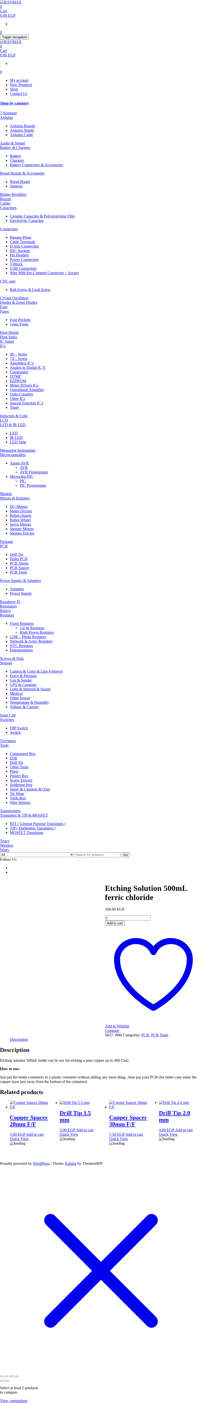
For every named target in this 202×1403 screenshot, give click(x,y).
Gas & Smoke (21, 680)
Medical (16, 693)
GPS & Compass (23, 685)
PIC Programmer (33, 485)
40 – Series (18, 354)
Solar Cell (8, 715)
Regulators (8, 606)
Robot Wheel (20, 520)
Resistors (7, 615)
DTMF (15, 376)
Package (6, 542)
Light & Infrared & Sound (30, 689)
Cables (5, 203)
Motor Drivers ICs (24, 385)
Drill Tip (16, 554)
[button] (101, 103)
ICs (2, 346)
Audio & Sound (12, 143)
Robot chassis (20, 515)
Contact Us (18, 93)
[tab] (101, 103)
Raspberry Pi (10, 602)
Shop (14, 89)
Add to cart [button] (35, 1134)
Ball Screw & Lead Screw (30, 290)
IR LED (16, 437)
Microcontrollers (13, 455)
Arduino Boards (22, 126)
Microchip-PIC (21, 476)
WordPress (41, 1163)
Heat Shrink (9, 332)
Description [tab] (19, 1039)
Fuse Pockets (20, 320)
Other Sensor (20, 698)
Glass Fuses (19, 324)
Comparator (19, 372)
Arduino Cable (21, 135)
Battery (15, 156)
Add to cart (115, 923)
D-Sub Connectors (24, 246)
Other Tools (19, 767)
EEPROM (18, 381)
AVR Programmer (34, 472)
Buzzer (5, 199)
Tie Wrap (17, 793)
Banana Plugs (20, 237)
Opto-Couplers (21, 394)
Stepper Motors (22, 529)
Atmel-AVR (19, 463)
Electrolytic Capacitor (27, 220)
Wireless (6, 845)
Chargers (17, 160)
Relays (5, 611)
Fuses (4, 311)
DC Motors (19, 506)
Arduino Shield (22, 130)
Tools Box (18, 798)
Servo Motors (20, 524)
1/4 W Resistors (32, 628)
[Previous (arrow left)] (2, 1381)
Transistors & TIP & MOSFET (24, 815)
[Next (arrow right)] (7, 1381)
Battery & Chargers (15, 147)
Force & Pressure (23, 676)
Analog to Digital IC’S (27, 367)
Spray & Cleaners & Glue (30, 789)
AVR (24, 468)
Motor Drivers (21, 511)
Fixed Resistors (22, 623)
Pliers (14, 771)
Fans (3, 307)
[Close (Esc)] (17, 1376)
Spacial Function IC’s (26, 403)
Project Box (19, 776)
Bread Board (20, 182)
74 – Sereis (18, 359)
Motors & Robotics (15, 498)
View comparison (13, 1401)
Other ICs (17, 398)
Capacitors (8, 208)
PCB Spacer (19, 568)
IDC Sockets (20, 251)
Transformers (10, 811)
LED (14, 433)
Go (125, 855)
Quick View (19, 1139)
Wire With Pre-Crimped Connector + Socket (44, 273)
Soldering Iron (21, 785)
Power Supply (21, 593)
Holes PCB (19, 559)
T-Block (16, 264)
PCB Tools (18, 572)
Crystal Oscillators (14, 298)
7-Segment (8, 113)
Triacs (4, 841)
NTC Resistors (21, 646)
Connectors (9, 229)
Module (6, 494)
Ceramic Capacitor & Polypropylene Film (42, 216)
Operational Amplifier (27, 390)
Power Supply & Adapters (20, 580)
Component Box (23, 754)
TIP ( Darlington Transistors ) (32, 828)
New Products (21, 85)
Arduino (6, 117)
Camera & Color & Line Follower (36, 671)
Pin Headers (19, 255)
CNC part (7, 281)
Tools (4, 745)
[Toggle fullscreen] (7, 1376)
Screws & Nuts (12, 658)
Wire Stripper (20, 802)
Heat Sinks (8, 337)
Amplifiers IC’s (22, 363)
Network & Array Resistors (31, 641)
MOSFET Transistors (26, 832)
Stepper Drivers (22, 533)
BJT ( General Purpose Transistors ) (38, 824)
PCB (4, 546)
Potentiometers (21, 650)
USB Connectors (23, 268)
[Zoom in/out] (2, 1376)
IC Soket (7, 341)
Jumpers (16, 186)
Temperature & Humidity (29, 702)
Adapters (17, 589)
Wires (4, 850)
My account (19, 80)
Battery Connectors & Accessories (36, 165)
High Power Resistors (37, 632)
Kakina (70, 1163)
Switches (7, 720)
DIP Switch (19, 728)
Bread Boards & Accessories (22, 173)
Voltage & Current (24, 707)
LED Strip (18, 442)
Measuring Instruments (17, 450)
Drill (13, 758)
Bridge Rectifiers (13, 194)
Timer (14, 407)
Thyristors (8, 741)
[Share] (12, 1376)
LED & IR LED (13, 425)
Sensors (6, 663)
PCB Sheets (19, 563)
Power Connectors (24, 259)
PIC (23, 481)
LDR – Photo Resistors (28, 637)
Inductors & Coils (14, 416)
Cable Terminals (22, 242)
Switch (15, 732)
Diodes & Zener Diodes (18, 302)
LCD (4, 420)
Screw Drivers (21, 780)
